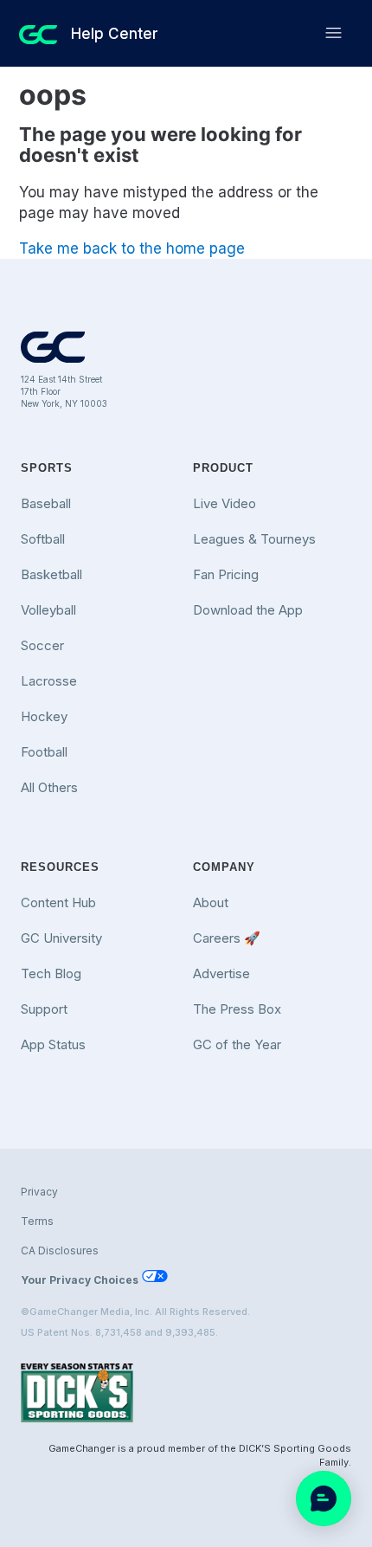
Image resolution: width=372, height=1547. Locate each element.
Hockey (44, 716)
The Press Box (237, 1009)
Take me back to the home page (132, 248)
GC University (61, 938)
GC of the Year (237, 1044)
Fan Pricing (226, 574)
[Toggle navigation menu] (333, 33)
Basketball (51, 574)
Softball (43, 539)
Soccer (42, 645)
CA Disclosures (60, 1250)
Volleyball (48, 610)
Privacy (39, 1191)
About (210, 902)
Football (44, 752)
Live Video (224, 503)
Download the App (248, 610)
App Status (53, 1044)
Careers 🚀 (226, 938)
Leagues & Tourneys (254, 539)
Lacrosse (49, 681)
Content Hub (58, 902)
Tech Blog (51, 973)
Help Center (114, 33)
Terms (37, 1221)
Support (44, 1009)
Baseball (46, 503)
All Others (49, 787)
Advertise (221, 973)
